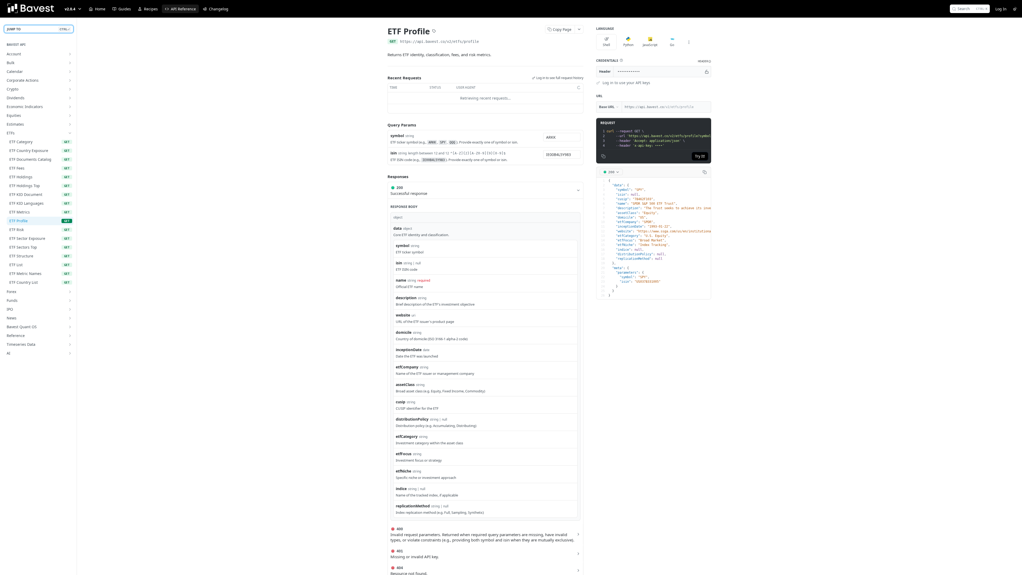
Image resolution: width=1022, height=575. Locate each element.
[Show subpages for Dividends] (70, 98)
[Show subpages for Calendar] (70, 71)
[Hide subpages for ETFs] (70, 133)
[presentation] (682, 138)
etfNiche (403, 471)
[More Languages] (688, 42)
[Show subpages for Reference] (70, 336)
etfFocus (403, 453)
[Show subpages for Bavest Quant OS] (70, 327)
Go (672, 45)
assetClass (405, 384)
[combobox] (561, 137)
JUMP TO (38, 29)
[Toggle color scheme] (1015, 9)
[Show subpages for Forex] (70, 292)
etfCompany (407, 366)
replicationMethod (413, 505)
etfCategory (407, 436)
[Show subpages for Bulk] (70, 63)
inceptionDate (409, 349)
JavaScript (650, 45)
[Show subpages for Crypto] (70, 89)
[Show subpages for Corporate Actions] (70, 80)
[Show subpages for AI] (70, 353)
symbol (397, 135)
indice (401, 488)
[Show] (707, 71)
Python (628, 45)
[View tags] (434, 31)
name (401, 280)
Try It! (700, 156)
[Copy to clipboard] (484, 42)
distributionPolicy (412, 419)
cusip (400, 401)
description (406, 297)
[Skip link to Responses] (383, 176)
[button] (621, 60)
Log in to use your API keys (626, 82)
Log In (1001, 8)
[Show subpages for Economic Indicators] (70, 107)
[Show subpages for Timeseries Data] (70, 344)
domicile (403, 332)
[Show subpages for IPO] (70, 309)
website (403, 315)
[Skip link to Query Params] (383, 124)
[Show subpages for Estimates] (70, 124)
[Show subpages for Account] (70, 54)
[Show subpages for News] (70, 318)
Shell (606, 45)
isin (393, 152)
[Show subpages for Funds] (70, 300)
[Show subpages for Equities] (70, 115)
